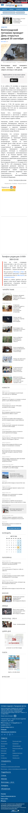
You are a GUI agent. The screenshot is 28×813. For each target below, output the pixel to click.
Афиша (11, 9)
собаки (15, 183)
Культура (3, 751)
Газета (4, 652)
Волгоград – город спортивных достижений (13, 769)
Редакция (3, 729)
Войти (4, 801)
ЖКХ (14, 751)
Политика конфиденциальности (14, 805)
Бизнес (3, 746)
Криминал (16, 743)
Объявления (19, 9)
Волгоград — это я (7, 782)
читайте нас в (9, 190)
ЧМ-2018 (3, 764)
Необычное (16, 758)
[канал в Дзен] (10, 734)
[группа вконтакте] (5, 734)
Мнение (5, 593)
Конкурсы (4, 785)
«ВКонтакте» (20, 275)
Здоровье (4, 753)
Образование (17, 746)
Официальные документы (8, 732)
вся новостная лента (14, 528)
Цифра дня (6, 631)
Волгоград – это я (9, 618)
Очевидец (4, 758)
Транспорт (16, 755)
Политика (4, 741)
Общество (4, 27)
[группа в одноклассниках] (7, 734)
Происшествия (17, 741)
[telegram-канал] (2, 734)
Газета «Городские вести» (8, 796)
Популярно (7, 557)
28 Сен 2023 (3, 41)
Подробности (6, 772)
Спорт (2, 755)
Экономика (4, 743)
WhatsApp (17, 272)
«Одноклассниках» (9, 277)
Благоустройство (18, 748)
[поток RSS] (12, 734)
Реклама (3, 794)
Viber (22, 272)
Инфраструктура (17, 753)
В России (6, 677)
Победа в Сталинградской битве (10, 766)
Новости (4, 9)
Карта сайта (4, 798)
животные (8, 183)
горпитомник (23, 183)
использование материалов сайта (9, 808)
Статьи (3, 775)
